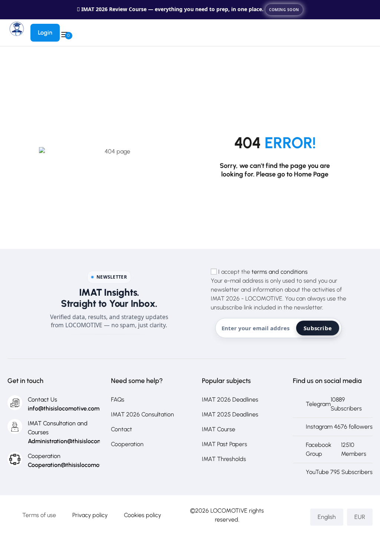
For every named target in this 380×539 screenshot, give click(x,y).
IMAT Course (218, 429)
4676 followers (353, 426)
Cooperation (127, 444)
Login (45, 32)
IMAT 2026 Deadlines (230, 399)
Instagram (319, 426)
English (327, 516)
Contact (121, 429)
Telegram (318, 404)
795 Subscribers (351, 471)
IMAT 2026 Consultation (142, 414)
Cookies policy (142, 515)
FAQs (117, 399)
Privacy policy (90, 515)
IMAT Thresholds (224, 458)
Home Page (311, 174)
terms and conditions (280, 271)
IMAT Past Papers (224, 444)
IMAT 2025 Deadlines (230, 414)
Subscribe (318, 328)
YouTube (317, 471)
